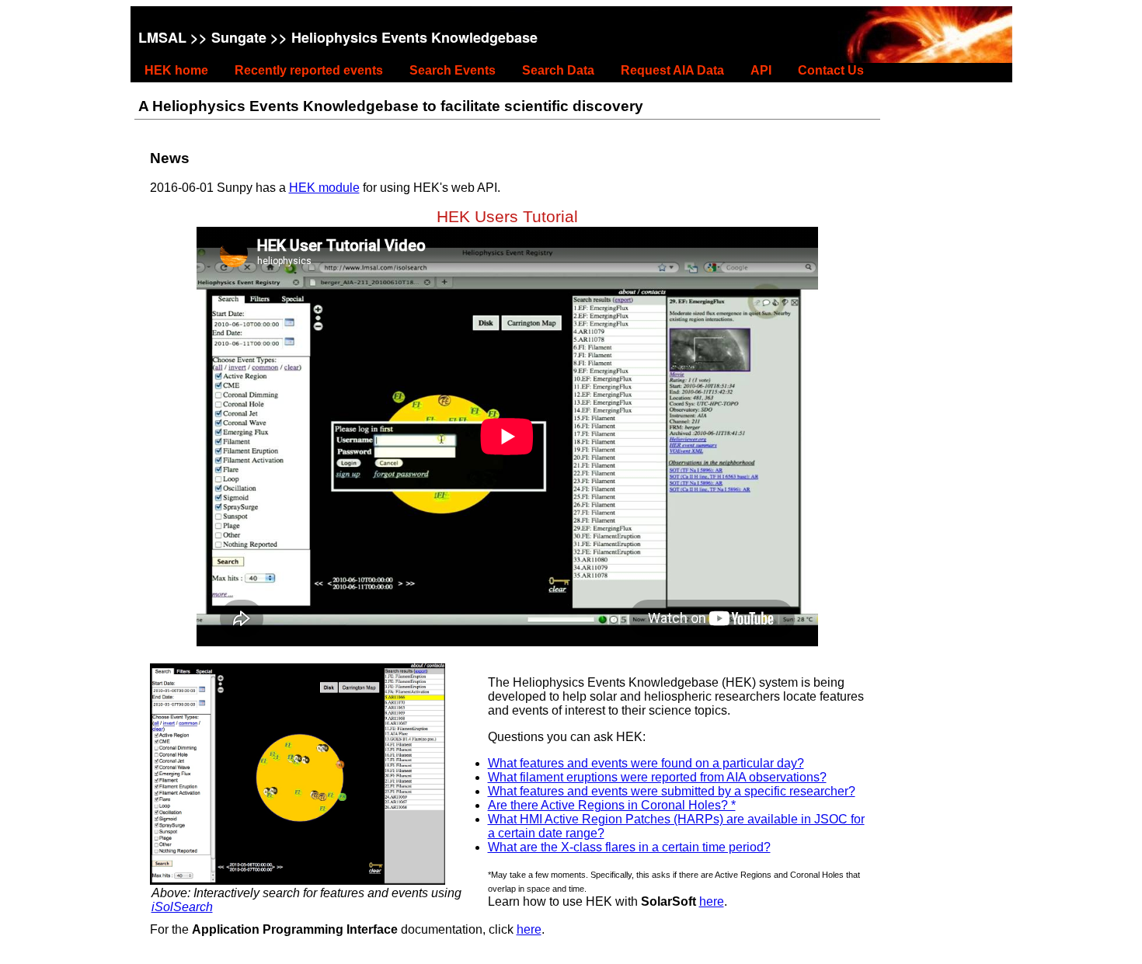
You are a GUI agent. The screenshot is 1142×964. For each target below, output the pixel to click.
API (760, 70)
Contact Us (831, 70)
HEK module (324, 187)
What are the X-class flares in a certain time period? (629, 847)
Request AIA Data (672, 70)
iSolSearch (182, 907)
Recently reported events (309, 70)
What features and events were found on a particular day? (646, 763)
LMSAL (162, 37)
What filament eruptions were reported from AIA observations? (657, 777)
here (711, 901)
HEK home (176, 70)
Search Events (452, 70)
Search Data (558, 70)
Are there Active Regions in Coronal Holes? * (612, 805)
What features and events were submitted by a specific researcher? (671, 791)
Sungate (238, 37)
